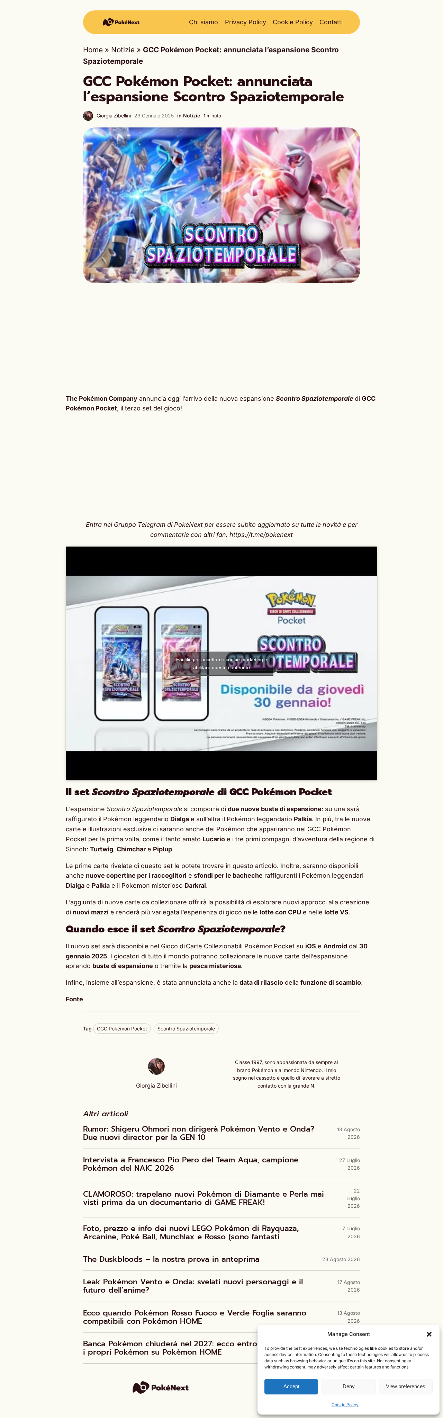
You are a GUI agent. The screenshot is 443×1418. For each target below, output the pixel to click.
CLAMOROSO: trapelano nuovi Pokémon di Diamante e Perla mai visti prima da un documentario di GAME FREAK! (203, 1198)
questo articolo (255, 865)
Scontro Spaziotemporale (186, 1028)
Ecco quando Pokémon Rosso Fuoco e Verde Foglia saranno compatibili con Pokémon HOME (194, 1317)
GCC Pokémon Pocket (122, 1028)
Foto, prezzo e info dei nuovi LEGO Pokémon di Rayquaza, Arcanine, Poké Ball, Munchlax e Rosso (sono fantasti (191, 1232)
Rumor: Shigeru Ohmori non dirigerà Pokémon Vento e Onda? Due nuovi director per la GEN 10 (198, 1133)
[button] (429, 1334)
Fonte (74, 999)
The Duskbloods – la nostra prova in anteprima (171, 1259)
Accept (291, 1386)
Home (93, 49)
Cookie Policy (345, 1404)
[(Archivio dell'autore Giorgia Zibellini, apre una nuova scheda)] (156, 1072)
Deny (349, 1386)
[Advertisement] (221, 338)
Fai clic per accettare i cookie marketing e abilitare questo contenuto (221, 663)
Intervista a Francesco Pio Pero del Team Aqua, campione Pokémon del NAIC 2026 (190, 1164)
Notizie (123, 49)
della (300, 982)
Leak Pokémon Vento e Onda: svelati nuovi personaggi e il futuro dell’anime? (193, 1286)
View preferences (405, 1386)
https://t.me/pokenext (261, 534)
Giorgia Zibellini (114, 115)
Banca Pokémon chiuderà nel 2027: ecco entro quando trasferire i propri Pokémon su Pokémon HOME (204, 1348)
